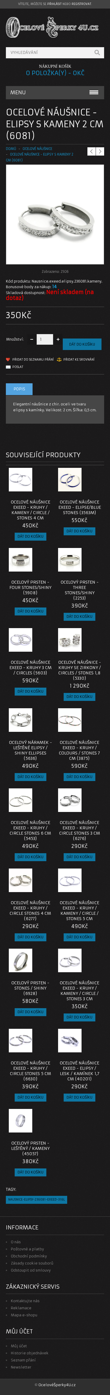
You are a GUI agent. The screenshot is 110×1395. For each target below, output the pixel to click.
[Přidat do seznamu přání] (36, 489)
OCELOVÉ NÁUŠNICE (37, 149)
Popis (19, 389)
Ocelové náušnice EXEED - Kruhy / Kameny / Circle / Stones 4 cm (30, 510)
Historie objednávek (29, 1353)
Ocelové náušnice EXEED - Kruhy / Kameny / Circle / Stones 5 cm (79, 910)
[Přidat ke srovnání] (45, 489)
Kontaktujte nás (25, 1301)
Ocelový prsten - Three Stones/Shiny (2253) (80, 590)
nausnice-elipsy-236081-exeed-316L (36, 1199)
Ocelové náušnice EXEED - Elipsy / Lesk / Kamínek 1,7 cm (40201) (79, 1071)
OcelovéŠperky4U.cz (57, 1385)
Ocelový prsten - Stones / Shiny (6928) (30, 988)
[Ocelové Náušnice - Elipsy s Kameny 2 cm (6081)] (55, 258)
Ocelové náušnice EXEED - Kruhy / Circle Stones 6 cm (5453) (30, 830)
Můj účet (19, 1346)
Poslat (17, 367)
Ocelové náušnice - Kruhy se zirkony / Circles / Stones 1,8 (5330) (79, 670)
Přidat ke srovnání (78, 359)
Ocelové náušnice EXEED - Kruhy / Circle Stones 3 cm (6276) (79, 830)
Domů (11, 149)
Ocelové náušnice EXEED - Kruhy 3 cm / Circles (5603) (30, 668)
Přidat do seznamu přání (33, 359)
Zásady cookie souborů (32, 1263)
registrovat (81, 4)
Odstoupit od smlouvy (31, 1270)
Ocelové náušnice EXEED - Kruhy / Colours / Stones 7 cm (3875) (79, 750)
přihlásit (54, 4)
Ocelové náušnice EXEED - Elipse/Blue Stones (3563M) (79, 507)
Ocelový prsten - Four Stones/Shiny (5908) (30, 587)
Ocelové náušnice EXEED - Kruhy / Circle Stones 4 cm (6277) (30, 910)
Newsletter (21, 1367)
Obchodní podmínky (29, 1256)
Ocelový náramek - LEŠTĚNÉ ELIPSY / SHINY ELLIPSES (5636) (30, 750)
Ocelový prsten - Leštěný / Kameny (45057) (30, 1148)
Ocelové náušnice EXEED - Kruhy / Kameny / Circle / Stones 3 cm (79, 990)
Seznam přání (23, 1360)
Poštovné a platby (27, 1249)
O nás (16, 1242)
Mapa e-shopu (24, 1315)
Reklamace (21, 1308)
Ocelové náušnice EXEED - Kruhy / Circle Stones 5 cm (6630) (30, 1071)
